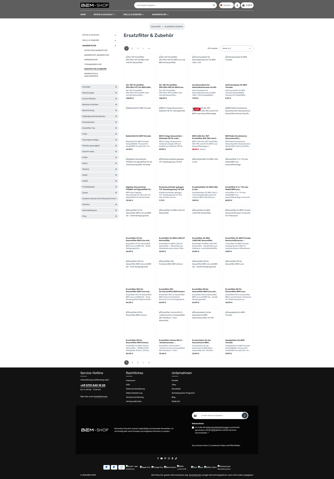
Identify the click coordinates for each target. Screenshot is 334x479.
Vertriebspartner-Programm (183, 393)
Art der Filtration (89, 99)
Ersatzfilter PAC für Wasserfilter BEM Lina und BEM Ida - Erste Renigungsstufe (137, 290)
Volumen (86, 204)
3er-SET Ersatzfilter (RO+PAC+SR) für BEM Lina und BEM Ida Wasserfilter (171, 86)
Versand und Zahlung (135, 397)
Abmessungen (88, 93)
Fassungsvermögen (90, 140)
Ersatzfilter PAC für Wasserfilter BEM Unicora (172, 290)
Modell (85, 181)
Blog (173, 397)
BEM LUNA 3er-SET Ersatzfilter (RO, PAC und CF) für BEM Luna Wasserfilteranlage (205, 137)
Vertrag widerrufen (134, 401)
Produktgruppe (88, 187)
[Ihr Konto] (237, 5)
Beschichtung (88, 110)
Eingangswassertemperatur (93, 116)
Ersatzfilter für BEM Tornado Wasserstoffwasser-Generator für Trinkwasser (238, 239)
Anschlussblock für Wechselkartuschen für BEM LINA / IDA (204, 86)
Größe (84, 157)
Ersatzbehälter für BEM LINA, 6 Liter (205, 188)
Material (85, 169)
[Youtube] (161, 459)
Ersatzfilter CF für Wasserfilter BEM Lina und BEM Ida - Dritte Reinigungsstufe (137, 239)
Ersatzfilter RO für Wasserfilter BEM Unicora (137, 341)
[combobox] (172, 5)
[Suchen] (214, 5)
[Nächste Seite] (143, 48)
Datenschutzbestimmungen (217, 427)
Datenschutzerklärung (135, 389)
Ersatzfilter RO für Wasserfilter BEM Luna (235, 290)
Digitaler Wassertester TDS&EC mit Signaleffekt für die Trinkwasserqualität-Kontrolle (138, 188)
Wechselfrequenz (89, 210)
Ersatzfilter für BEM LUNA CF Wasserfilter (172, 239)
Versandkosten (195, 475)
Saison (85, 193)
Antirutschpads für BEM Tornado (236, 86)
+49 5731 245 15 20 (92, 385)
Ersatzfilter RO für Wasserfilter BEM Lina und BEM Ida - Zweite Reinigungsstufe (203, 290)
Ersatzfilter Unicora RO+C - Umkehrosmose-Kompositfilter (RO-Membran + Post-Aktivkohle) (172, 341)
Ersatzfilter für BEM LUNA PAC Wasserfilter (202, 239)
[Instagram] (169, 459)
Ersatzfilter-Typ (88, 128)
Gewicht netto (88, 151)
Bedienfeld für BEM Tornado (138, 136)
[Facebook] (158, 459)
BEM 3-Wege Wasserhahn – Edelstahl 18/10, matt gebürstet (171, 137)
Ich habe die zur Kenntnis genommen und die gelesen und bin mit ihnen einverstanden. (217, 430)
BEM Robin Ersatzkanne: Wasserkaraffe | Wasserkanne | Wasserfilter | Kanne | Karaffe (237, 137)
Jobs (174, 385)
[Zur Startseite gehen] (94, 5)
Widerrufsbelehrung (134, 393)
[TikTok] (176, 459)
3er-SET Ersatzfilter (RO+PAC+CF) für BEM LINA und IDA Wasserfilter (138, 86)
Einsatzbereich (88, 122)
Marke (84, 163)
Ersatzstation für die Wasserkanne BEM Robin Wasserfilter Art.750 (204, 341)
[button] (115, 35)
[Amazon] (172, 459)
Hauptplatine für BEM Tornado (234, 341)
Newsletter (176, 389)
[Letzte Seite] (149, 48)
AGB (128, 385)
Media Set (176, 401)
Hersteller (86, 87)
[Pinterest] (165, 459)
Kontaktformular (100, 396)
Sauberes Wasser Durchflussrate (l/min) (98, 198)
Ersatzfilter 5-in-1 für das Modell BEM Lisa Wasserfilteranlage (236, 188)
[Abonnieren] (245, 415)
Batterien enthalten (90, 104)
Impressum (130, 380)
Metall (84, 175)
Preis (84, 216)
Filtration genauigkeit (91, 146)
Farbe (84, 134)
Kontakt (175, 380)
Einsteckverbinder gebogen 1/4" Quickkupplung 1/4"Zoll (171, 188)
